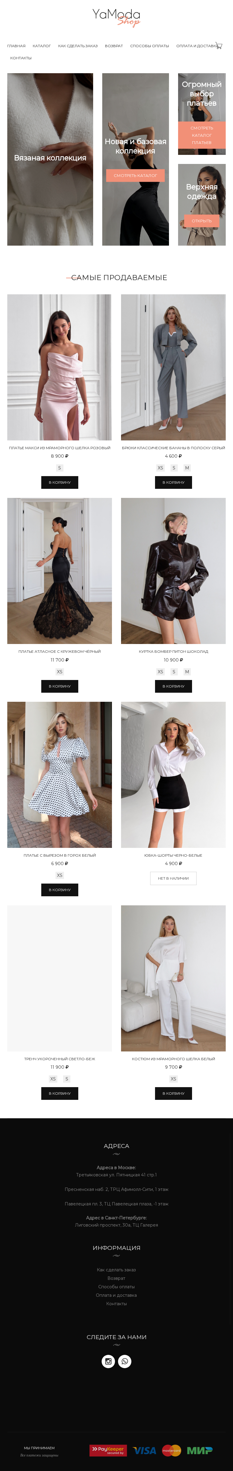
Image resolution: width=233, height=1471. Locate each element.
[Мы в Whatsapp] (124, 1361)
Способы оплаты (149, 46)
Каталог (42, 46)
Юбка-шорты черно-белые (173, 855)
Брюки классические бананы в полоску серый (173, 448)
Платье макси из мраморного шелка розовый (59, 448)
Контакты (21, 58)
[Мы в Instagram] (108, 1361)
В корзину (60, 482)
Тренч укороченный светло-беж (59, 1059)
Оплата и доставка (197, 46)
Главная (16, 46)
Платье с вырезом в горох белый (60, 855)
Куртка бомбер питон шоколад (173, 651)
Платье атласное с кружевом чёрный (60, 651)
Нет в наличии (173, 878)
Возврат (114, 46)
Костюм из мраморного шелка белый (173, 1059)
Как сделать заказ (78, 46)
